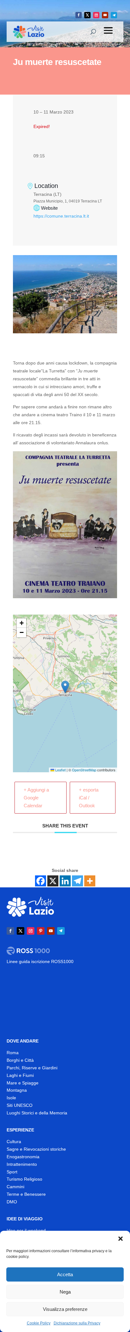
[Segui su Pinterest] (40, 931)
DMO (12, 1201)
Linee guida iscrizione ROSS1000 (40, 961)
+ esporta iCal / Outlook (88, 797)
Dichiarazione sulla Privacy (77, 1323)
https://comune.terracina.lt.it (61, 216)
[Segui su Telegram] (114, 15)
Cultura (14, 1141)
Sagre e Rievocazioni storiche (36, 1149)
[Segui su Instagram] (96, 15)
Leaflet (60, 769)
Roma (13, 1052)
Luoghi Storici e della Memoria (37, 1112)
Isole (11, 1097)
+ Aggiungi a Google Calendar (36, 797)
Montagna (17, 1090)
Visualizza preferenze (65, 1309)
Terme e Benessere (26, 1194)
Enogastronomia (23, 1156)
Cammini (15, 1186)
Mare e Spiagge (22, 1082)
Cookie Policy (38, 1323)
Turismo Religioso (24, 1179)
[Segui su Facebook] (78, 15)
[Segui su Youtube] (105, 15)
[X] (52, 880)
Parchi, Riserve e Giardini (32, 1067)
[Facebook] (40, 880)
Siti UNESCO (19, 1105)
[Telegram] (77, 880)
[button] (120, 1239)
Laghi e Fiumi (20, 1075)
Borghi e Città (20, 1060)
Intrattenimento (22, 1164)
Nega (65, 1291)
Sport (12, 1171)
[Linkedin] (65, 880)
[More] (89, 880)
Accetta (65, 1274)
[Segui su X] (87, 15)
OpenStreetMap (84, 769)
